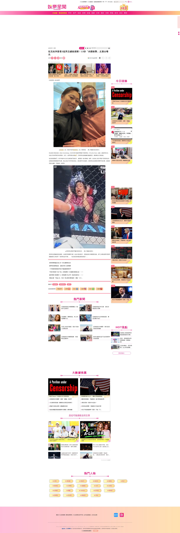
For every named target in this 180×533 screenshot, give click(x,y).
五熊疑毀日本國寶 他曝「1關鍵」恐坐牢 (61, 399)
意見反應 (94, 514)
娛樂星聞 (50, 48)
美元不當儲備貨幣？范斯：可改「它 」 (91, 409)
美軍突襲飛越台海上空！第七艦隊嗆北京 (60, 262)
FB (103, 1)
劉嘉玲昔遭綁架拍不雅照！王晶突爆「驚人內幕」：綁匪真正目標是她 (55, 75)
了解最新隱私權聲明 (87, 530)
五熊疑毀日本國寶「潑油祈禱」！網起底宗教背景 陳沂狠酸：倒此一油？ (101, 454)
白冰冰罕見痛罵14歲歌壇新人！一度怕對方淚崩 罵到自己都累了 (63, 440)
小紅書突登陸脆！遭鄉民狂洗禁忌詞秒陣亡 (61, 402)
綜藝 (88, 13)
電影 (102, 13)
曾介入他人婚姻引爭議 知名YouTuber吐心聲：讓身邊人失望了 (101, 446)
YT (106, 1)
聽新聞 (81, 48)
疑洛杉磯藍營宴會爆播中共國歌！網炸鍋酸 (61, 409)
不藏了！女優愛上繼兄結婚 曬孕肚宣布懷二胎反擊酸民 (71, 75)
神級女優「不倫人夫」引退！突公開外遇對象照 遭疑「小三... (66, 278)
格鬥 (76, 155)
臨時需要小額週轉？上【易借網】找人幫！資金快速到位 (64, 275)
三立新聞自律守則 (78, 514)
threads (110, 1)
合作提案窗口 (87, 514)
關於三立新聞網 (60, 514)
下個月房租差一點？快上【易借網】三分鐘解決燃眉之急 (64, 272)
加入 (74, 289)
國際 (55, 48)
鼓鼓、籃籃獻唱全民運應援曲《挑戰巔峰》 (126, 340)
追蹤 (82, 289)
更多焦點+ (122, 353)
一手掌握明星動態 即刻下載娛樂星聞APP (60, 269)
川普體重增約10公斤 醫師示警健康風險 (91, 396)
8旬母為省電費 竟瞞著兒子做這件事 (91, 406)
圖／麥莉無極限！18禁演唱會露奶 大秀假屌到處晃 (103, 75)
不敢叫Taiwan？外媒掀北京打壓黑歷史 (59, 396)
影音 (116, 13)
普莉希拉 (75, 150)
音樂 (107, 13)
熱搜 (79, 13)
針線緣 (55, 13)
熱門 (74, 13)
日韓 (97, 13)
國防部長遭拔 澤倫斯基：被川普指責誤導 (92, 399)
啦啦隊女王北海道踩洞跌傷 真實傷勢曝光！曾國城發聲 (95, 440)
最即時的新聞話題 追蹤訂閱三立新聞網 (60, 265)
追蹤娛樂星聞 (98, 1)
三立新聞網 (83, 1)
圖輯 (125, 13)
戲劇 (93, 13)
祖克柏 (62, 150)
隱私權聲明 (69, 514)
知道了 (96, 530)
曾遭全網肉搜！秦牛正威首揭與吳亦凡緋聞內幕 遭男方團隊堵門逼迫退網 (69, 446)
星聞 (84, 13)
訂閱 (66, 289)
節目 (121, 13)
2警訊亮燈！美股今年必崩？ (88, 402)
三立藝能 (90, 1)
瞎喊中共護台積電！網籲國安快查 (59, 406)
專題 (111, 13)
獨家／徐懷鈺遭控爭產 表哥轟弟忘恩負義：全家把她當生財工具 (87, 75)
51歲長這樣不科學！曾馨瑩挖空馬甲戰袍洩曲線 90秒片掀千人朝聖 (69, 454)
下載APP (59, 289)
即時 (70, 13)
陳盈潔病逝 (63, 13)
